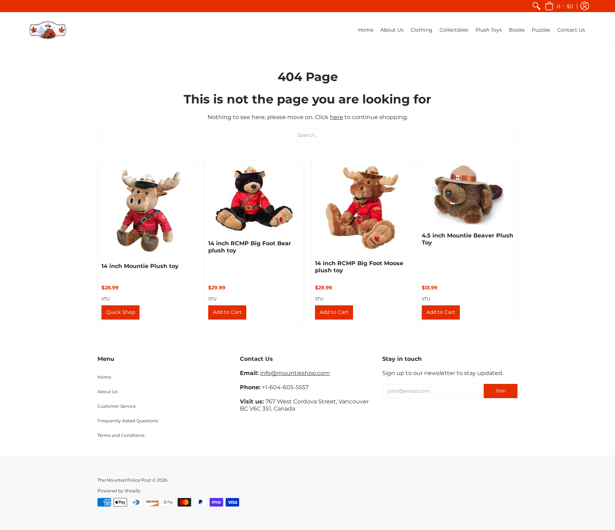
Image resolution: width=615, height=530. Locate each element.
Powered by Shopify (119, 490)
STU (105, 298)
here (336, 117)
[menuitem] (536, 6)
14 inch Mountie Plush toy (140, 266)
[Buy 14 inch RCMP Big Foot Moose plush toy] (361, 208)
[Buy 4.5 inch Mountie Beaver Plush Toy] (468, 194)
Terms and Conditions (121, 435)
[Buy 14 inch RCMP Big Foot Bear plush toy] (254, 198)
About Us (108, 391)
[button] (559, 6)
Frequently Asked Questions (128, 420)
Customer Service (117, 406)
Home (104, 377)
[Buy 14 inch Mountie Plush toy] (147, 210)
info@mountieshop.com (295, 373)
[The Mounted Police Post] (47, 30)
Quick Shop (120, 312)
